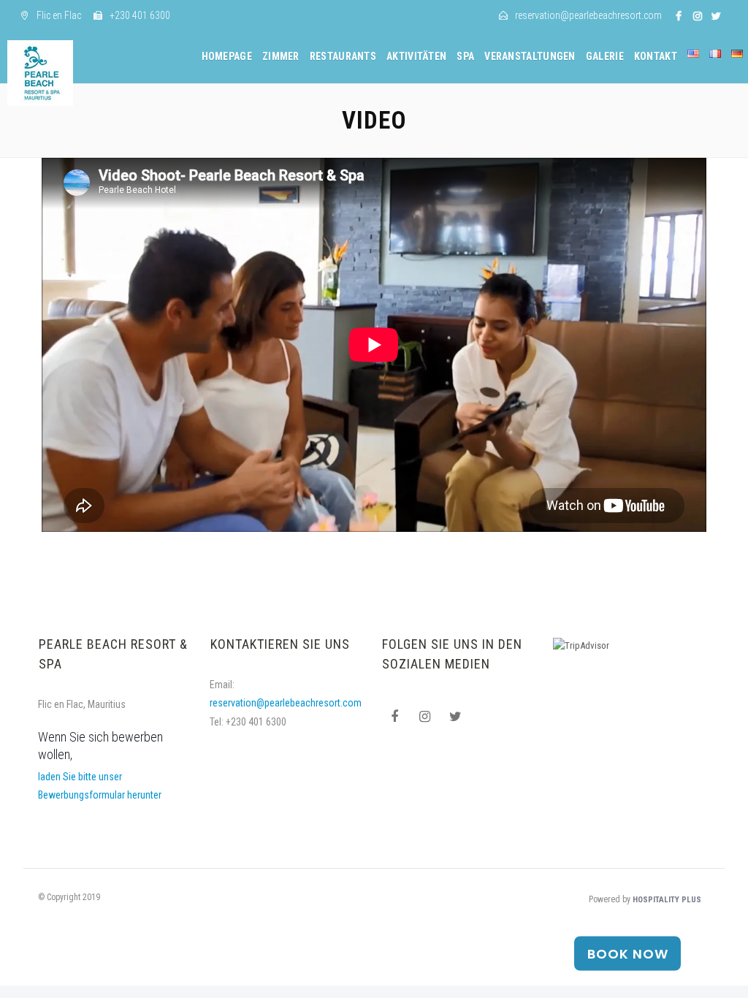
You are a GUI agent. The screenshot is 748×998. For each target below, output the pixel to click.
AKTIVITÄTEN (416, 56)
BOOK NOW (627, 954)
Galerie (605, 56)
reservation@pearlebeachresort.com (286, 703)
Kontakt (655, 56)
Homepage (227, 56)
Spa (465, 56)
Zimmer (280, 56)
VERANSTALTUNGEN (530, 56)
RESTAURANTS (343, 56)
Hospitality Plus (667, 899)
